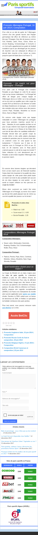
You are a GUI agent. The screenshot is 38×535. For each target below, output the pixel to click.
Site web (5, 405)
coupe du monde (8, 185)
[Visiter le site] (8, 471)
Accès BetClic (19, 315)
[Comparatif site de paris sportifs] (19, 5)
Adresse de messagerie (11, 398)
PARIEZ (30, 471)
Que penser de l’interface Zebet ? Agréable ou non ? (18, 441)
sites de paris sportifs (14, 275)
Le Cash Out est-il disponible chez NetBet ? (15, 436)
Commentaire (7, 373)
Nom (4, 392)
